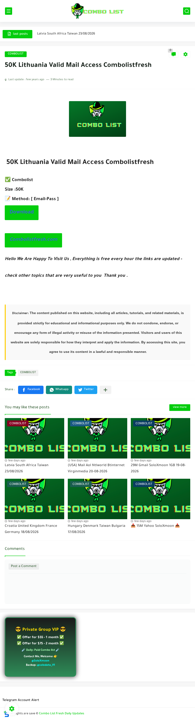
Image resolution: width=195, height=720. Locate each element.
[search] (186, 11)
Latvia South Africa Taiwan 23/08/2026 (66, 32)
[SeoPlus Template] (6, 714)
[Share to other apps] (105, 390)
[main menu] (8, 11)
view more (180, 407)
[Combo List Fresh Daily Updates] (97, 11)
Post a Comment (24, 566)
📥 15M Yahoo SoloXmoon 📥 (155, 526)
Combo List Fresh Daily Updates (61, 713)
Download (22, 213)
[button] (31, 390)
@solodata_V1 (46, 665)
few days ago (16, 460)
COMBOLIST (16, 54)
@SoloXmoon (40, 661)
